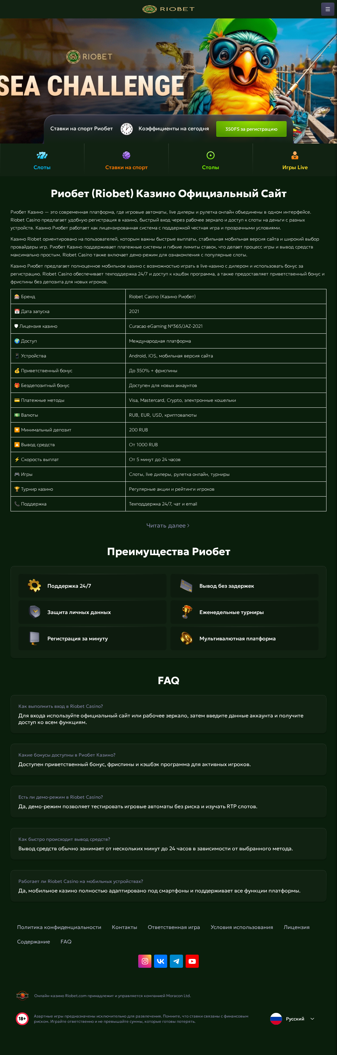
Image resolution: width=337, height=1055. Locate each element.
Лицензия (297, 927)
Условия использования (242, 927)
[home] (168, 9)
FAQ (66, 941)
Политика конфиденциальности (59, 927)
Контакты (124, 927)
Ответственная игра (174, 927)
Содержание (33, 941)
